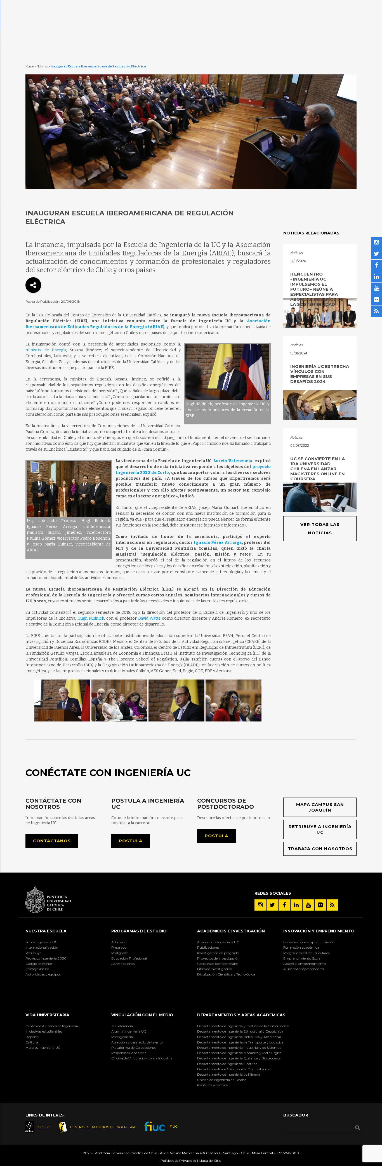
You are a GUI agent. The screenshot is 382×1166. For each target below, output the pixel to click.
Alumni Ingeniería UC (128, 1031)
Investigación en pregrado (218, 953)
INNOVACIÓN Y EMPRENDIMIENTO (319, 931)
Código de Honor (38, 964)
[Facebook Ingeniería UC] (284, 905)
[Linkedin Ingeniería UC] (296, 905)
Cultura (31, 1042)
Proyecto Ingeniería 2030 (46, 958)
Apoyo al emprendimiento (304, 964)
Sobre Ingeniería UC (41, 942)
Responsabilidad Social (129, 1053)
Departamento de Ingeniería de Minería (228, 1074)
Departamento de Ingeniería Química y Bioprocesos (238, 1058)
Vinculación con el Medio (142, 1014)
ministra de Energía (45, 350)
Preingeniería (122, 1037)
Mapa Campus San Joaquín (320, 807)
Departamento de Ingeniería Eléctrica (227, 1064)
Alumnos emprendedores (303, 969)
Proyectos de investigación (218, 958)
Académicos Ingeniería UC (218, 942)
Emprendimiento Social (302, 958)
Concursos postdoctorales (217, 964)
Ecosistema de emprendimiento (308, 942)
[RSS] (332, 905)
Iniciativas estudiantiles (43, 1031)
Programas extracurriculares (306, 953)
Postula (130, 840)
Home (29, 66)
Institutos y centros (212, 1085)
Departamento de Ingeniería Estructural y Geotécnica (240, 1031)
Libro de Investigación (214, 969)
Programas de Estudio (139, 931)
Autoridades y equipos (43, 974)
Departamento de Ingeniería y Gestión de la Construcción (243, 1026)
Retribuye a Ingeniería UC (320, 829)
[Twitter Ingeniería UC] (272, 905)
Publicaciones (208, 947)
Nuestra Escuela (46, 931)
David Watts (149, 618)
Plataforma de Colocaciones (133, 1047)
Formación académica (301, 947)
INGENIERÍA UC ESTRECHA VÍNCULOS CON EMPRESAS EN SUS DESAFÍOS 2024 (319, 374)
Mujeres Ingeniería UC (42, 1047)
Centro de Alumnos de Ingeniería (51, 1026)
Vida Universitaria (47, 1014)
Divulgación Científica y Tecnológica (226, 974)
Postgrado (119, 953)
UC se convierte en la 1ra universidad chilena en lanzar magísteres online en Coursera (317, 468)
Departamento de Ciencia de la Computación (233, 1069)
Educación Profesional (129, 958)
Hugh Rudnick (90, 618)
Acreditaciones (123, 964)
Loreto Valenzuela (232, 461)
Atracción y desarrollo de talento (137, 1042)
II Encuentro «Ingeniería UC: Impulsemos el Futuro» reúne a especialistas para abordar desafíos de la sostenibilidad (317, 289)
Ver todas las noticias (319, 528)
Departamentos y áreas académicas (241, 1014)
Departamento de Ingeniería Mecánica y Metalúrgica (239, 1053)
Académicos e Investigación (231, 931)
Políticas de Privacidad (178, 1160)
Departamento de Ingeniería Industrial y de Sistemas (239, 1047)
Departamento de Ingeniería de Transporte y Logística (240, 1042)
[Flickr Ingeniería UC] (320, 905)
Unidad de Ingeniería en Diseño (221, 1080)
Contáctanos (52, 840)
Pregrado (118, 947)
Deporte (32, 1037)
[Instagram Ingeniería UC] (260, 905)
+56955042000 (286, 1153)
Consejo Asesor (37, 969)
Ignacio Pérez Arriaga (218, 542)
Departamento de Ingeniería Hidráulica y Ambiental (239, 1037)
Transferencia (122, 1026)
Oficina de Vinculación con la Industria (142, 1058)
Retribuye (33, 953)
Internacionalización (41, 947)
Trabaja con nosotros (320, 848)
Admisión (119, 942)
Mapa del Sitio (210, 1160)
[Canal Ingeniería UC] (308, 905)
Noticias (42, 66)
